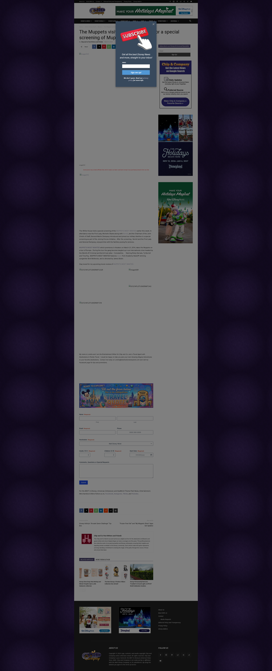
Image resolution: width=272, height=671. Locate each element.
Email (124, 62)
